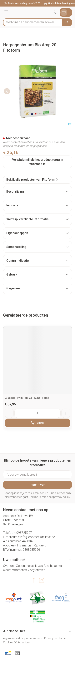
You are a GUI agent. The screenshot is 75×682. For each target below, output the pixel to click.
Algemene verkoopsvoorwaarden (23, 638)
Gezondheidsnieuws (29, 566)
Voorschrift (19, 570)
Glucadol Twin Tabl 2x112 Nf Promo (27, 397)
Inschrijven (37, 485)
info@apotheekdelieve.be (37, 537)
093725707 (24, 533)
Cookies (8, 642)
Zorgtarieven (36, 570)
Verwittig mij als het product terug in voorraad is (37, 162)
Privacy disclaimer (55, 638)
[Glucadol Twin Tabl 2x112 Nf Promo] (37, 360)
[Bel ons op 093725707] (55, 12)
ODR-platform (22, 642)
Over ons (9, 566)
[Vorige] (7, 91)
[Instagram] (41, 580)
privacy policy (61, 496)
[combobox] (32, 22)
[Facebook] (33, 580)
